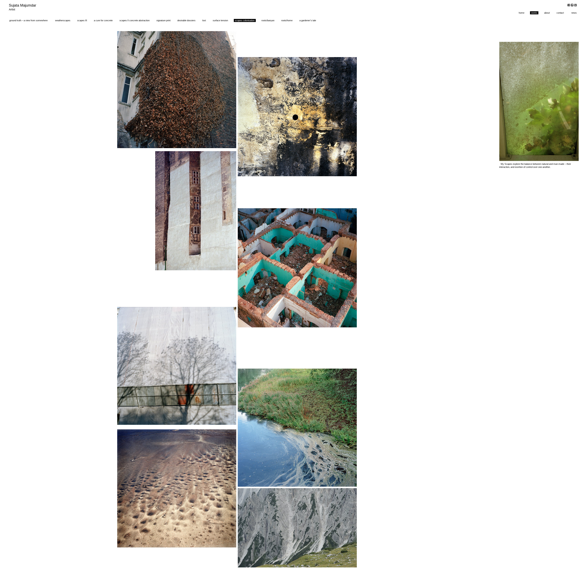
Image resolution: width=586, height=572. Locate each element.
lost (204, 20)
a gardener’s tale (307, 20)
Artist (12, 9)
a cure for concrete (103, 20)
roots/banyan (267, 20)
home (521, 12)
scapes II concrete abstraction (134, 20)
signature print (163, 20)
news (574, 12)
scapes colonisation (245, 20)
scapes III (82, 20)
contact (560, 12)
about (547, 12)
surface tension (220, 20)
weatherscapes (62, 20)
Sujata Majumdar (22, 5)
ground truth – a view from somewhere (28, 20)
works (534, 12)
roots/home (287, 20)
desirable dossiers (186, 20)
